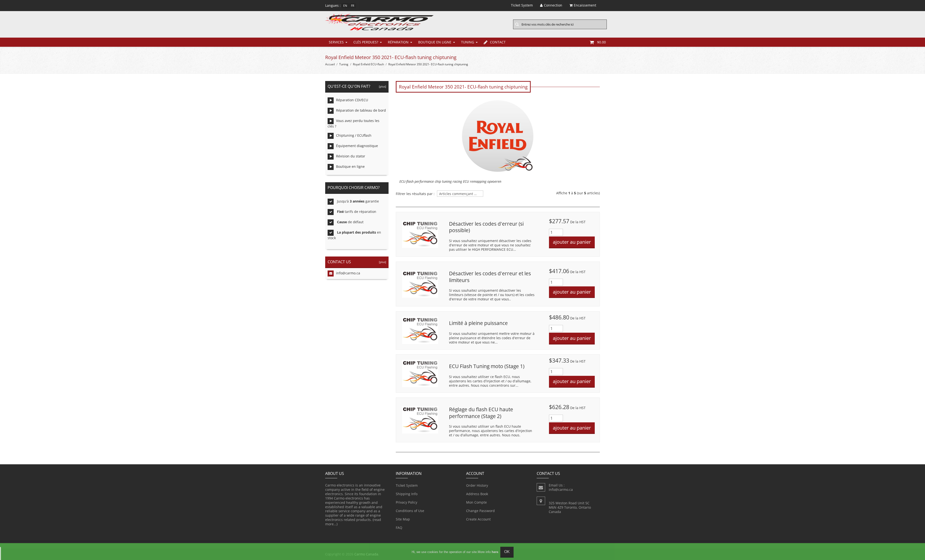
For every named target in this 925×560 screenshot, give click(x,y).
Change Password (480, 510)
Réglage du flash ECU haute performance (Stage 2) (481, 412)
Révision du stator (350, 156)
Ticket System (407, 485)
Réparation (398, 42)
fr (352, 5)
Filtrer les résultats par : (415, 194)
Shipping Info (406, 494)
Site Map (403, 519)
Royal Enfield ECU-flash (368, 64)
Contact (498, 42)
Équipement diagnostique (357, 145)
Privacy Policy (406, 502)
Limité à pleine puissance (478, 323)
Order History (477, 485)
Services (336, 42)
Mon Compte (476, 502)
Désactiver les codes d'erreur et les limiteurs (490, 276)
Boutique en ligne (434, 42)
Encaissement (585, 5)
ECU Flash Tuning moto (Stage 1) (486, 366)
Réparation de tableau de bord (361, 110)
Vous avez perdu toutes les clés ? (353, 123)
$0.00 (601, 42)
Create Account (478, 519)
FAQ (399, 527)
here (495, 552)
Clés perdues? (365, 42)
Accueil (330, 64)
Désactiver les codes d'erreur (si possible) (486, 227)
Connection (553, 5)
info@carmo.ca (348, 273)
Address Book (477, 494)
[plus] (381, 86)
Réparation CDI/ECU (352, 100)
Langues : (333, 5)
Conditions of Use (410, 510)
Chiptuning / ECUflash (353, 135)
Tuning (467, 42)
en (345, 5)
